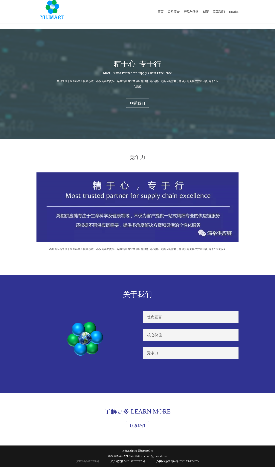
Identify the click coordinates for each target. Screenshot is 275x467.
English (234, 11)
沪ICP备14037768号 (88, 461)
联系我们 (219, 11)
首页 (161, 11)
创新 (206, 11)
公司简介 (174, 11)
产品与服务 (191, 11)
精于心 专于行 (137, 64)
